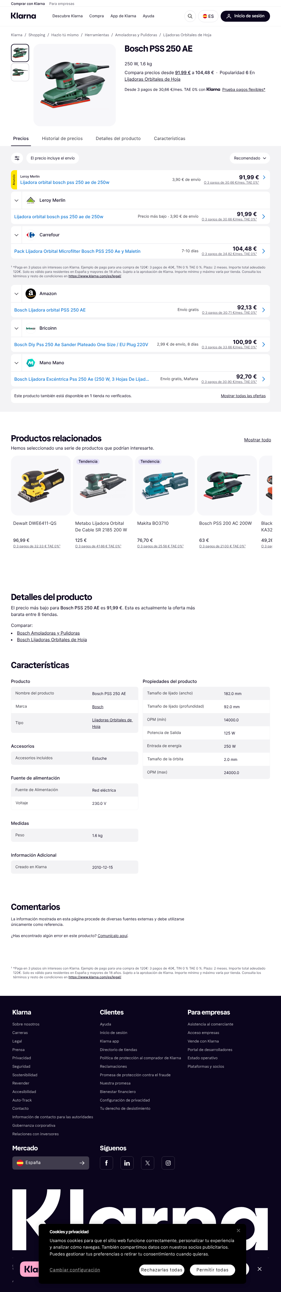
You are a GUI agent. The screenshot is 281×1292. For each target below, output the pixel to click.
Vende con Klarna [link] (203, 1041)
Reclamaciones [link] (113, 1066)
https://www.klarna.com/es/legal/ (95, 276)
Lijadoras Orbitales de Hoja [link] (187, 35)
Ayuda (148, 16)
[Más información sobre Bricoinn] (16, 328)
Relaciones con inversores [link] (35, 1134)
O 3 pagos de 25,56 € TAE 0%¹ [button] (160, 546)
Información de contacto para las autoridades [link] (52, 1117)
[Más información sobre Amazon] (16, 293)
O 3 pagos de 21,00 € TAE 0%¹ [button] (222, 546)
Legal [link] (17, 1041)
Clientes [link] (111, 1012)
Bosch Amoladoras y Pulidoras (48, 633)
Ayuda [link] (105, 1024)
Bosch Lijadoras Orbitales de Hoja (52, 639)
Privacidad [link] (21, 1058)
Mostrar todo (257, 439)
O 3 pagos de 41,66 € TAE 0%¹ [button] (98, 546)
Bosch (97, 707)
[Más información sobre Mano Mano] (16, 362)
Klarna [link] (16, 35)
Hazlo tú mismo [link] (65, 35)
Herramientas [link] (97, 35)
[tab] (21, 138)
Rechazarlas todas (161, 1270)
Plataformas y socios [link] (206, 1066)
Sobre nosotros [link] (26, 1024)
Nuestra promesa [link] (115, 1083)
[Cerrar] (238, 1230)
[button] (208, 16)
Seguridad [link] (21, 1066)
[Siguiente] (262, 502)
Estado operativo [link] (203, 1058)
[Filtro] (17, 158)
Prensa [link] (18, 1049)
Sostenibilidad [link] (24, 1075)
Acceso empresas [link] (203, 1032)
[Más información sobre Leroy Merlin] (16, 200)
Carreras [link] (20, 1032)
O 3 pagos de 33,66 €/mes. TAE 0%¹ (229, 347)
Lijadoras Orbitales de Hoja (153, 79)
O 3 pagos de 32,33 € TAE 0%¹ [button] (36, 546)
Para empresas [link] (209, 1012)
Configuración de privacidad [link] (125, 1100)
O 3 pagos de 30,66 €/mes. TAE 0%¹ (231, 182)
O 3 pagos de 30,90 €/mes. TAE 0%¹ (229, 382)
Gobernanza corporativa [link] (33, 1125)
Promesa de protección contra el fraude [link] (135, 1075)
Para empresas (61, 4)
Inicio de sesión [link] (113, 1032)
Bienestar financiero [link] (118, 1091)
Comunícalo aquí (112, 935)
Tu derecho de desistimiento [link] (125, 1108)
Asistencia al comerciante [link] (211, 1024)
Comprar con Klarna (28, 4)
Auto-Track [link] (22, 1100)
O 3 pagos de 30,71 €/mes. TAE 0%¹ (229, 312)
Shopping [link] (37, 35)
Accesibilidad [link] (24, 1091)
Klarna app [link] (109, 1041)
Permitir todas (212, 1270)
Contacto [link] (20, 1108)
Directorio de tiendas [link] (118, 1049)
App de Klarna (123, 16)
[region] (142, 1254)
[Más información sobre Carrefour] (16, 234)
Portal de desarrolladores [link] (210, 1049)
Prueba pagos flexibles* (243, 89)
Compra (96, 16)
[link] (106, 1163)
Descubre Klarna (67, 16)
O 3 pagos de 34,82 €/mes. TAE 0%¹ (229, 254)
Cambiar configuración (75, 1270)
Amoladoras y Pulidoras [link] (136, 35)
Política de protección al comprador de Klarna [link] (140, 1058)
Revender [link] (20, 1083)
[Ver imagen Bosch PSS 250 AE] (20, 53)
